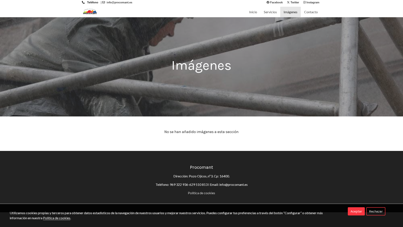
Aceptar (356, 211)
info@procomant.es (233, 184)
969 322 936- (179, 184)
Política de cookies (201, 193)
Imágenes (290, 12)
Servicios (270, 12)
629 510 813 (198, 184)
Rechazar (376, 211)
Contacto (311, 12)
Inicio (253, 12)
